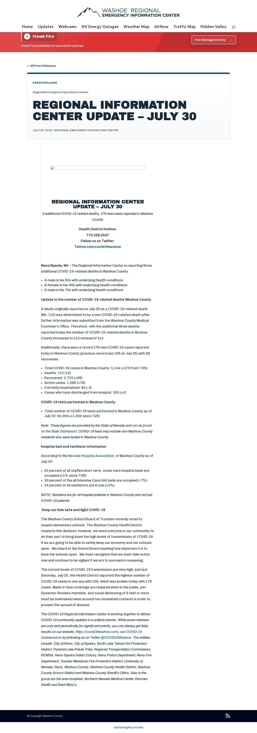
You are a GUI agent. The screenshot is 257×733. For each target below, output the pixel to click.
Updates (46, 27)
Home (27, 27)
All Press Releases (43, 65)
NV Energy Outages (100, 27)
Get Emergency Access (128, 727)
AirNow (161, 27)
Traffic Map (184, 27)
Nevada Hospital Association (91, 456)
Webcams (68, 27)
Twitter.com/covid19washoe (97, 247)
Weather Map (136, 27)
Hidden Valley (214, 27)
